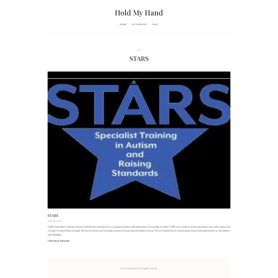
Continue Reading (59, 241)
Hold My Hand (139, 12)
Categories (139, 24)
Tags (155, 24)
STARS (53, 215)
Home (123, 24)
